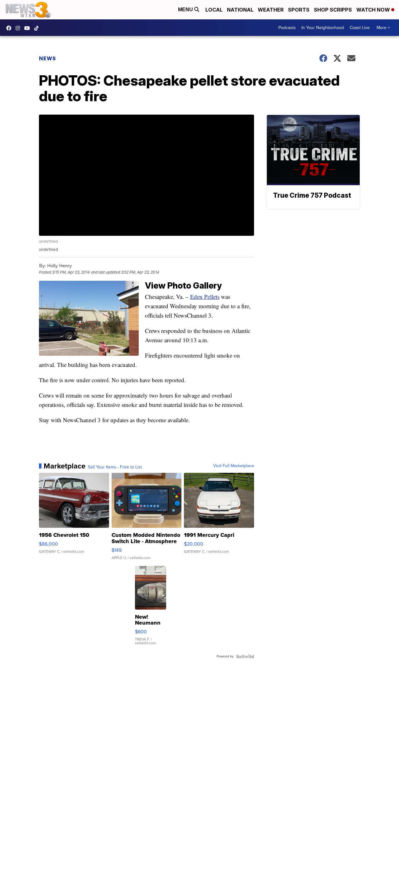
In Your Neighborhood (322, 27)
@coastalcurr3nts (38, 28)
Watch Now (373, 10)
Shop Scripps (333, 10)
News (47, 58)
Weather (271, 10)
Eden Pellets (204, 296)
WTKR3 (10, 28)
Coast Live (360, 27)
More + (383, 27)
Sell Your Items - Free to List (115, 467)
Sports (299, 10)
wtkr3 (19, 28)
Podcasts (287, 27)
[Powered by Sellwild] (245, 656)
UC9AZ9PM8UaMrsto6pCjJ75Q (28, 28)
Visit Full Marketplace (233, 466)
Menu (186, 9)
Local (214, 10)
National (240, 10)
